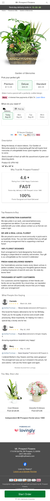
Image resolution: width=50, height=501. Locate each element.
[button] (45, 496)
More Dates (42, 116)
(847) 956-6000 (25, 453)
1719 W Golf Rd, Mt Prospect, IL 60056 (25, 451)
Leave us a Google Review (25, 471)
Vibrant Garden (23, 308)
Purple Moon (22, 334)
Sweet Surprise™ (24, 353)
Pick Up (21, 109)
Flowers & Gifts (12, 10)
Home (4, 10)
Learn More (40, 97)
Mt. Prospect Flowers (25, 2)
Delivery (7, 110)
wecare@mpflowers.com (25, 456)
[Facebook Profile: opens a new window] (25, 464)
